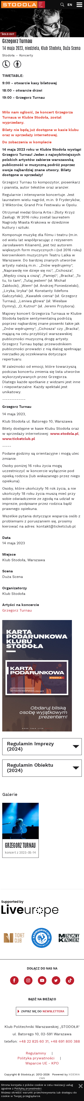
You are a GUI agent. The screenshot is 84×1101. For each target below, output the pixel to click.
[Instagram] (28, 980)
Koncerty (26, 55)
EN (69, 5)
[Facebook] (14, 980)
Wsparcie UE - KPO (42, 1063)
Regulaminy (36, 1053)
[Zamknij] (80, 1086)
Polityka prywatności (35, 1058)
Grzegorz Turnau (17, 610)
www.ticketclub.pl (18, 439)
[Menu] (79, 4)
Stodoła (8, 55)
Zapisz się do (42, 1011)
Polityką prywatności (27, 1089)
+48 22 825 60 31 (34, 1041)
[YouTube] (42, 980)
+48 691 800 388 (65, 1041)
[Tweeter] (56, 980)
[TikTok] (70, 980)
